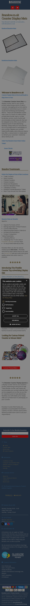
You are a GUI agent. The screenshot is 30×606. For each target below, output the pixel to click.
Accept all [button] (15, 316)
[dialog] (15, 303)
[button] (15, 324)
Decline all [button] (15, 320)
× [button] (26, 280)
